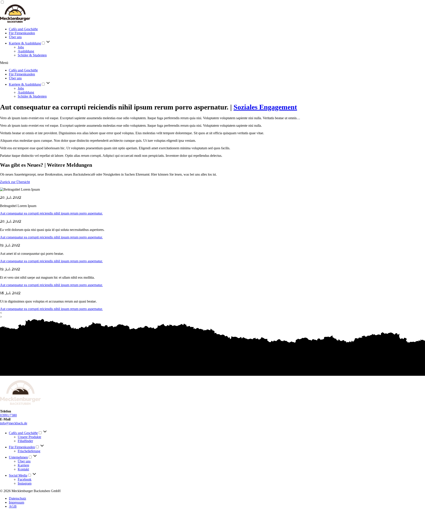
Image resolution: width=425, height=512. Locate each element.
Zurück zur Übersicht (15, 182)
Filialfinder (25, 441)
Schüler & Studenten (32, 55)
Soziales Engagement (265, 107)
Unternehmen (18, 457)
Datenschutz (17, 498)
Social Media (18, 475)
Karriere (23, 465)
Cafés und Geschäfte (23, 29)
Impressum (16, 502)
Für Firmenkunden (22, 33)
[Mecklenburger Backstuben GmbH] (15, 21)
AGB (13, 506)
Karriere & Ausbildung (25, 43)
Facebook (24, 479)
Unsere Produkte (29, 437)
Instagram (24, 483)
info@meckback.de (13, 423)
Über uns (15, 37)
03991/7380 (8, 415)
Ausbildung (26, 51)
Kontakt (23, 469)
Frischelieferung (29, 451)
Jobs (21, 47)
